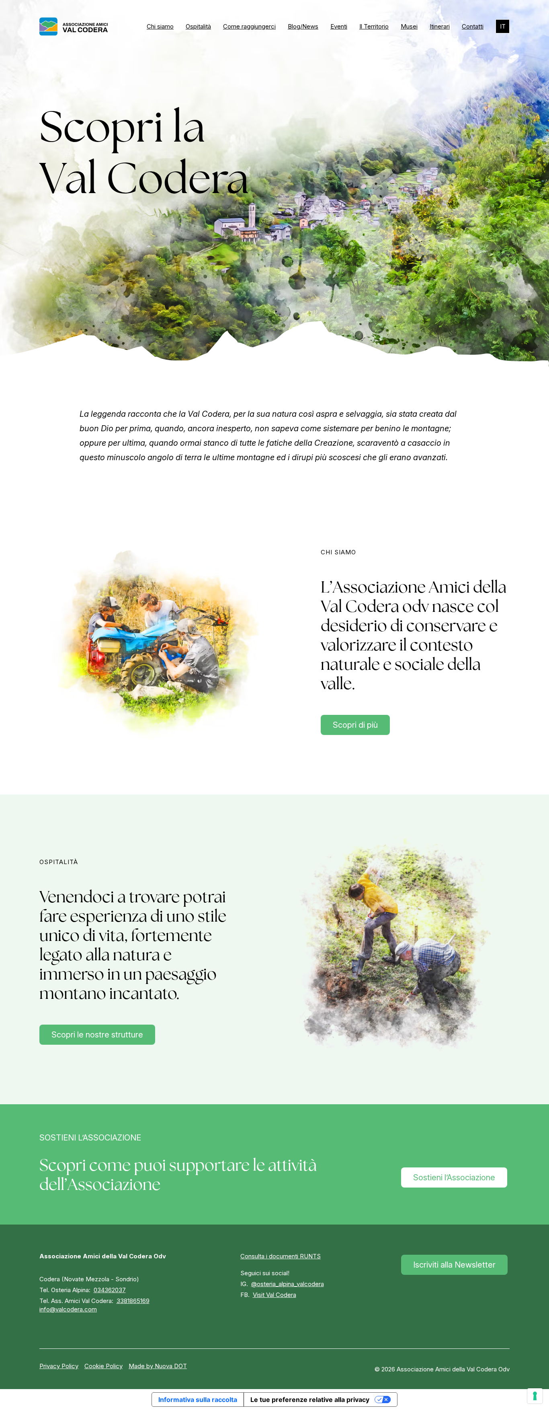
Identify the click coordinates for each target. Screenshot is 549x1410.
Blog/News (303, 26)
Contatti (472, 26)
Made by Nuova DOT (158, 1366)
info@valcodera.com (68, 1309)
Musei (409, 26)
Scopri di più (355, 725)
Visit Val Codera (274, 1295)
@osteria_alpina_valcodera (287, 1284)
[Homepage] (73, 26)
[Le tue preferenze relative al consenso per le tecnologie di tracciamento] (535, 1396)
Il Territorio (374, 26)
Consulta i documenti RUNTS (280, 1256)
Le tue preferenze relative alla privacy (309, 1400)
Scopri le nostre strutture (97, 1034)
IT (503, 26)
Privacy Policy (58, 1366)
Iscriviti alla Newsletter (454, 1265)
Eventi (338, 26)
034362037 (110, 1290)
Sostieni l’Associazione (454, 1177)
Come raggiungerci (249, 26)
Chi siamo (160, 26)
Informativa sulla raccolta (197, 1400)
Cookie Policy (103, 1366)
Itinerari (440, 26)
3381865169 (133, 1301)
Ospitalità (198, 26)
